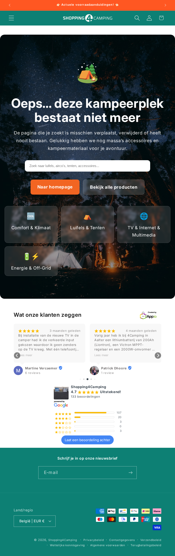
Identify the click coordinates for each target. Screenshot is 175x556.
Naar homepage (55, 187)
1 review (107, 373)
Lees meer (25, 355)
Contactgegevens (122, 540)
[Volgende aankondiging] (165, 5)
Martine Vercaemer (41, 368)
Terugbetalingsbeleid (146, 545)
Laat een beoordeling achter (87, 440)
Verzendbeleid (150, 540)
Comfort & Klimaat (31, 221)
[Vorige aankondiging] (10, 5)
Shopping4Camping (62, 540)
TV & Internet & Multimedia (144, 225)
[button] (11, 18)
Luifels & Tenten (87, 221)
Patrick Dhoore (114, 368)
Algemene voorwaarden (107, 545)
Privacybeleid (93, 540)
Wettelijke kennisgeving (67, 545)
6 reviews (32, 373)
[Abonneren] (130, 472)
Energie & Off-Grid (31, 261)
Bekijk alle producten (113, 187)
